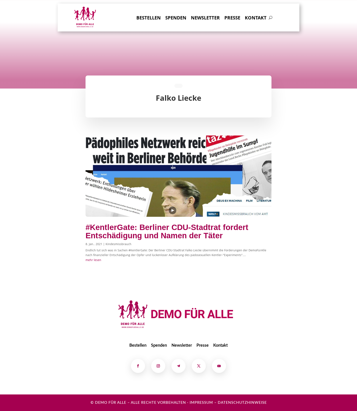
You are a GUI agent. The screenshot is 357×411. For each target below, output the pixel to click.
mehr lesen (93, 260)
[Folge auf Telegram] (178, 366)
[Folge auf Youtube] (219, 366)
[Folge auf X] (199, 366)
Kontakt (256, 18)
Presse (232, 18)
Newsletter (205, 18)
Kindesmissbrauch (118, 244)
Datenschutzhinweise (242, 403)
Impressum (201, 403)
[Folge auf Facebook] (138, 366)
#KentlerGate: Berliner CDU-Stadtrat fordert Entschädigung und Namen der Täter (167, 231)
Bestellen (148, 18)
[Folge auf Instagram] (158, 366)
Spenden (175, 18)
